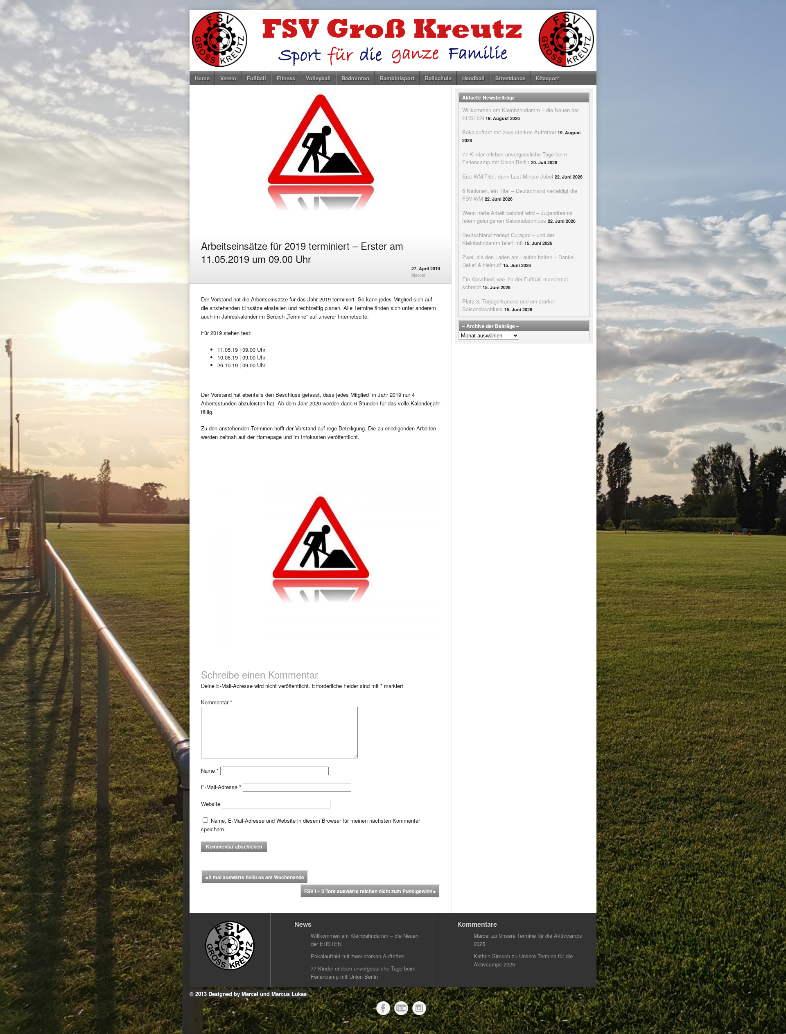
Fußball (256, 78)
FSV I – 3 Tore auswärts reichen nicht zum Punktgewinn (370, 891)
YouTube (401, 1008)
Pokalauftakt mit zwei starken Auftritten (509, 132)
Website (210, 804)
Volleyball (318, 78)
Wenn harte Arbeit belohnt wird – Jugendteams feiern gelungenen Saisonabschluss (517, 216)
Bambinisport (397, 78)
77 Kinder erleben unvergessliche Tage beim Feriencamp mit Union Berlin (514, 158)
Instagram (419, 1008)
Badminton (355, 78)
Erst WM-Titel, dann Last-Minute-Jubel (507, 176)
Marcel (418, 275)
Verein (228, 78)
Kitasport (547, 78)
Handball (473, 78)
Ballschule (438, 78)
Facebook (383, 1008)
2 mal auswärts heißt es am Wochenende (254, 877)
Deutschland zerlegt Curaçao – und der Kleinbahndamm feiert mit (508, 239)
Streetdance (510, 78)
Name (210, 770)
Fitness (286, 78)
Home (202, 78)
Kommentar (216, 702)
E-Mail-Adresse (221, 787)
